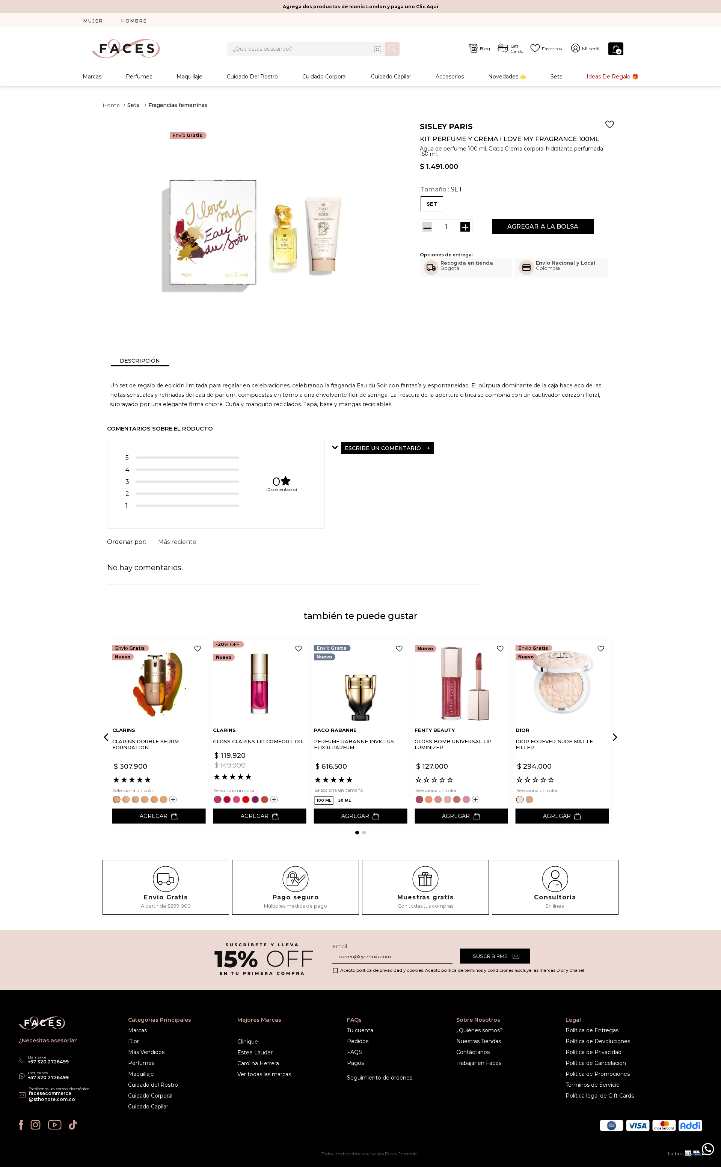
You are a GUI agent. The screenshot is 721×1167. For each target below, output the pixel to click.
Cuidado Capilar (391, 76)
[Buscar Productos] (392, 48)
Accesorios (450, 76)
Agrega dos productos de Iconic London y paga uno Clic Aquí (360, 6)
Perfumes (139, 76)
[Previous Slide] (107, 737)
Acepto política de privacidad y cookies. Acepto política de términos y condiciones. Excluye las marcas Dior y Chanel (462, 970)
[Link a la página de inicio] (111, 105)
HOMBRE (134, 21)
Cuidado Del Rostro (252, 76)
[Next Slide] (613, 737)
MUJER (93, 21)
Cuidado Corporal (324, 76)
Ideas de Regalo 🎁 (612, 76)
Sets (556, 76)
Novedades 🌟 (507, 76)
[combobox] (313, 49)
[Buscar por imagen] (377, 48)
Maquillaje (189, 76)
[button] (432, 203)
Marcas (92, 76)
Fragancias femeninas (178, 105)
